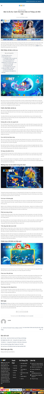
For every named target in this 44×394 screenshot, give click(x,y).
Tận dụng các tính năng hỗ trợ (9, 71)
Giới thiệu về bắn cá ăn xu (6, 55)
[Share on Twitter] (21, 312)
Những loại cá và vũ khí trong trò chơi (8, 62)
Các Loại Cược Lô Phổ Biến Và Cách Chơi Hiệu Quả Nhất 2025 (13, 346)
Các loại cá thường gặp (8, 63)
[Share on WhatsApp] (17, 312)
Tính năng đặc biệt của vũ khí (9, 66)
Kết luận (3, 72)
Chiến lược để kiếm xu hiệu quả (7, 68)
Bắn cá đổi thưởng (22, 10)
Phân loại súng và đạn (8, 65)
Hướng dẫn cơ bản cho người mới (10, 58)
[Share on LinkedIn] (27, 312)
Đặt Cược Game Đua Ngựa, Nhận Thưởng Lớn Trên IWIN (12, 344)
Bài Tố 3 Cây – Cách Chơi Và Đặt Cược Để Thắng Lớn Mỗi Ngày (13, 338)
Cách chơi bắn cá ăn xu (6, 56)
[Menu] (1, 5)
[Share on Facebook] (19, 312)
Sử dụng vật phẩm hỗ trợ (8, 61)
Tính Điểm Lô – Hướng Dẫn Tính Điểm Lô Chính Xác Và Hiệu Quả (14, 342)
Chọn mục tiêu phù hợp (8, 69)
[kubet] (22, 5)
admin (26, 17)
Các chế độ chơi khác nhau (8, 59)
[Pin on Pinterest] (25, 312)
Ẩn (12, 53)
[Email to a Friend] (23, 312)
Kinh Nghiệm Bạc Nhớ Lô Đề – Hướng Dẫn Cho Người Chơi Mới (13, 340)
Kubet (37, 45)
